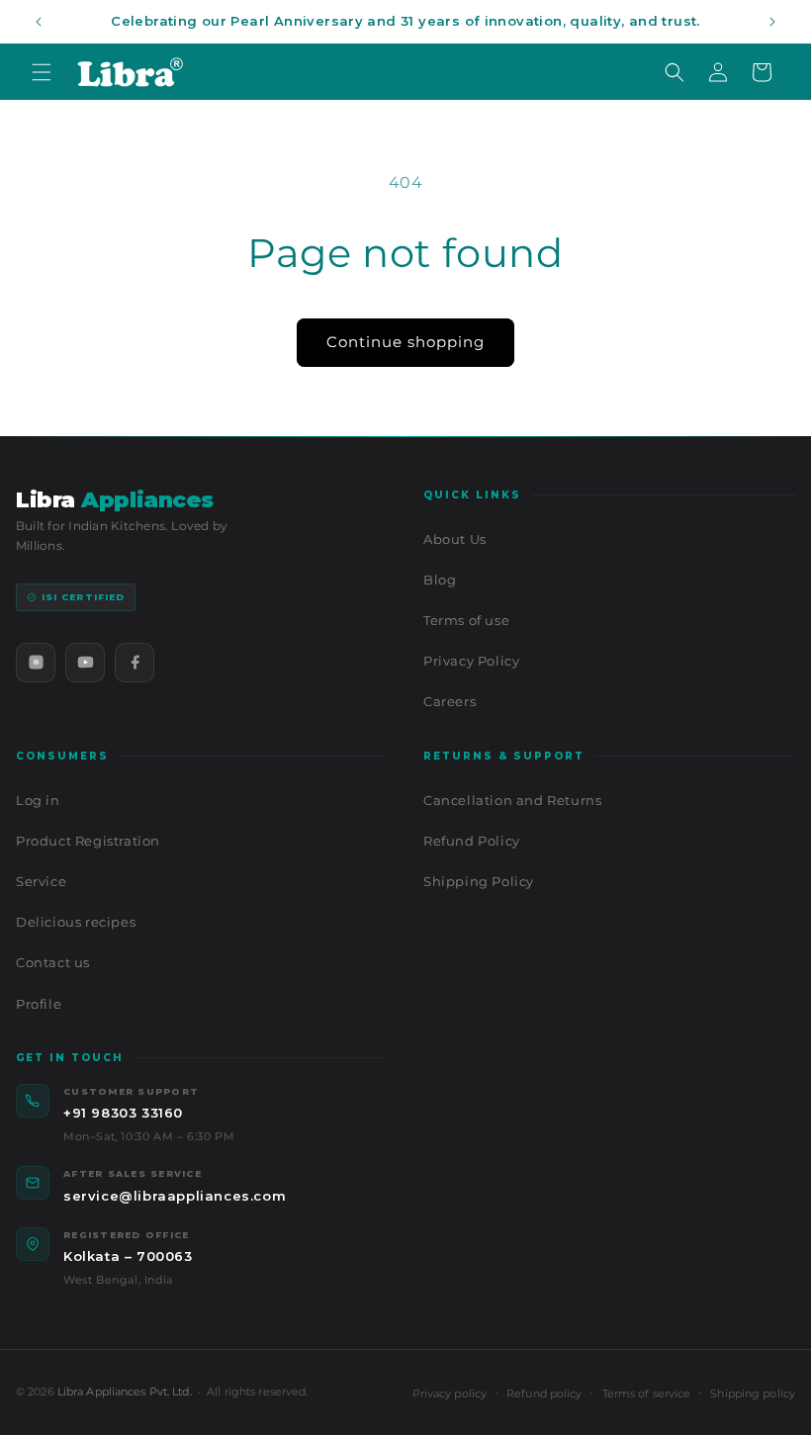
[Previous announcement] (38, 22)
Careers (449, 701)
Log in (38, 800)
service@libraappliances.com (174, 1196)
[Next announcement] (772, 22)
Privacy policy (450, 1393)
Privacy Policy (471, 661)
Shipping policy (752, 1393)
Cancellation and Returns (512, 800)
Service (41, 881)
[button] (41, 72)
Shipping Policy (478, 881)
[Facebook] (134, 662)
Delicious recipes (75, 922)
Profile (38, 1004)
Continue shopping (405, 341)
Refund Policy (471, 841)
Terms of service (646, 1393)
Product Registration (88, 841)
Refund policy (544, 1393)
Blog (439, 579)
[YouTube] (85, 662)
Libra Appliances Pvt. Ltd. (124, 1391)
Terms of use (466, 620)
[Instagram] (35, 662)
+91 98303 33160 (123, 1113)
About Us (455, 539)
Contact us (53, 962)
